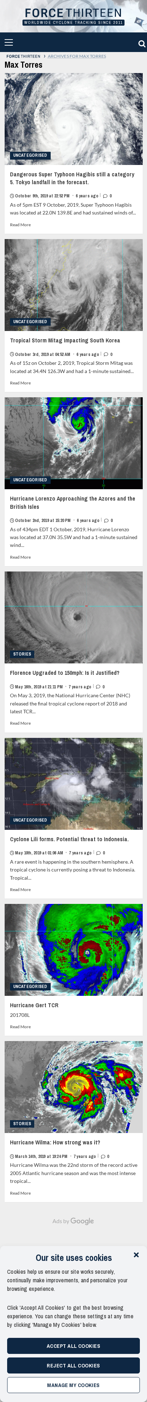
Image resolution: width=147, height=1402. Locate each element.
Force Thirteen (73, 13)
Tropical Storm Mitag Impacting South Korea (65, 346)
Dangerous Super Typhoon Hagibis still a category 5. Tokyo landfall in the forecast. (72, 184)
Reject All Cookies (73, 1365)
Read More (20, 224)
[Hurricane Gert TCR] (74, 950)
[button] (136, 1254)
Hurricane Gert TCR (34, 1005)
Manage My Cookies (73, 1385)
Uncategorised (30, 155)
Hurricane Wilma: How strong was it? (59, 1148)
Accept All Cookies (73, 1346)
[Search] (141, 42)
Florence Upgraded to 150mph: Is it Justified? (65, 679)
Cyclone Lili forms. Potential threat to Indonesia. (69, 845)
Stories (22, 654)
